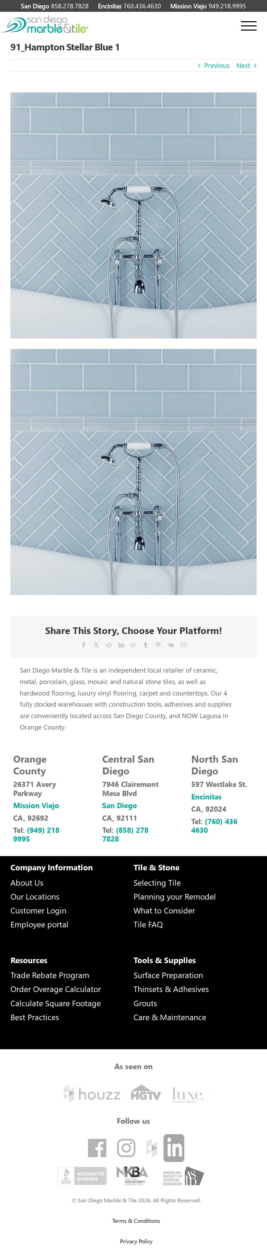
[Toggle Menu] (249, 26)
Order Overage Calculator (55, 988)
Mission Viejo (36, 805)
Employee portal (39, 924)
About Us (26, 882)
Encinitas (206, 796)
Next (243, 65)
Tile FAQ (148, 924)
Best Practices (34, 1016)
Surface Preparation (168, 974)
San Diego (119, 805)
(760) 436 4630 (214, 825)
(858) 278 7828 (125, 834)
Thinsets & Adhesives (171, 988)
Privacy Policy (136, 1241)
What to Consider (164, 910)
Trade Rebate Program (49, 974)
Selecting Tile (157, 882)
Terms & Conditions (136, 1220)
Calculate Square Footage (55, 1003)
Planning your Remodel (175, 896)
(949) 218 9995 (36, 834)
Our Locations (34, 896)
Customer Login (38, 910)
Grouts (145, 1003)
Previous (216, 65)
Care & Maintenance (170, 1016)
